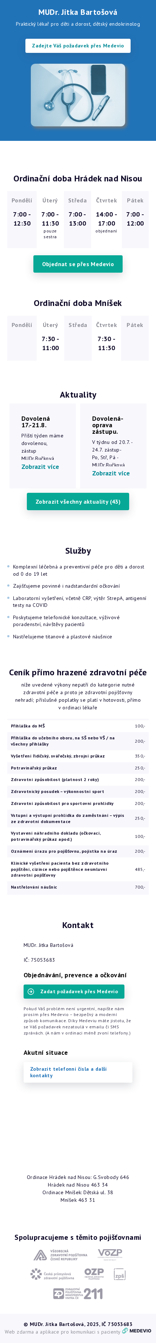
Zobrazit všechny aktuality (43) (78, 501)
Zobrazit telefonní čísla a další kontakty (68, 1072)
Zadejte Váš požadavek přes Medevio (78, 45)
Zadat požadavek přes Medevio (79, 991)
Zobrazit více (40, 466)
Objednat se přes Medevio (78, 264)
